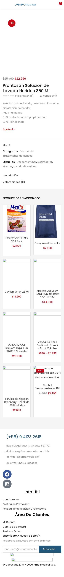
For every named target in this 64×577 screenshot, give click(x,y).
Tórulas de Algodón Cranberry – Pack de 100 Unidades (16, 402)
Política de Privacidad (16, 504)
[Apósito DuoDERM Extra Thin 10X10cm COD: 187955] (47, 272)
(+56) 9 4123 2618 (23, 437)
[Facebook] (7, 474)
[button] (58, 4)
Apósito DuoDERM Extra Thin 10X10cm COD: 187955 (47, 294)
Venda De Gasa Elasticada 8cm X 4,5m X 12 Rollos (47, 345)
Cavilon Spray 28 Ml (17, 291)
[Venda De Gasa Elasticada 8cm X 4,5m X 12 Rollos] (47, 324)
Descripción (10, 175)
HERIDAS (7, 166)
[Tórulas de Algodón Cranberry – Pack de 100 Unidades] (16, 379)
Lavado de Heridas (25, 166)
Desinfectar (45, 162)
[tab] (32, 175)
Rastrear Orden (12, 531)
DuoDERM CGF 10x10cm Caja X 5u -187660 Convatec (16, 348)
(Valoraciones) (24, 96)
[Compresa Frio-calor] (47, 221)
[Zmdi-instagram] (7, 484)
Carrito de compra (14, 526)
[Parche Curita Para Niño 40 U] (16, 218)
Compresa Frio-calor (47, 243)
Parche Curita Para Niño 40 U (16, 239)
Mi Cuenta (9, 522)
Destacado (27, 151)
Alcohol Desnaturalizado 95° (47, 387)
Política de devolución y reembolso (24, 508)
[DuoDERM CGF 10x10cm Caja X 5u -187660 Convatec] (16, 325)
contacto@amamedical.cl (22, 457)
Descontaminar (26, 162)
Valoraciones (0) (14, 182)
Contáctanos (11, 499)
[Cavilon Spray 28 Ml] (16, 272)
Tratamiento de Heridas (17, 155)
